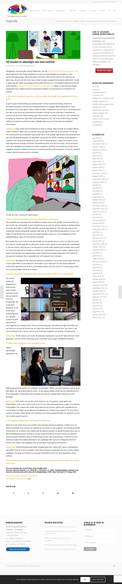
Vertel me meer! (104, 70)
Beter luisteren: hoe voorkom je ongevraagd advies (60, 527)
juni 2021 (95, 232)
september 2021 (98, 229)
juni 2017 (95, 303)
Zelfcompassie (33, 10)
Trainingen (72, 10)
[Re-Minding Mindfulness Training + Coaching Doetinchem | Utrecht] (17, 10)
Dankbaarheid (97, 92)
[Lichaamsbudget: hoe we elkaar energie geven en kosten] (2, 292)
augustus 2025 (98, 150)
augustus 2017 (98, 297)
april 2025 (96, 159)
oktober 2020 (97, 247)
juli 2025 (95, 153)
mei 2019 (96, 265)
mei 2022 (96, 217)
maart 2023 (96, 197)
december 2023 (98, 173)
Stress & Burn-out (99, 119)
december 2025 (98, 144)
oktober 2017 (97, 291)
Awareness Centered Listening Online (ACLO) (35, 86)
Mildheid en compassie (101, 98)
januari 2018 (97, 282)
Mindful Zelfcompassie (101, 104)
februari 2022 (97, 220)
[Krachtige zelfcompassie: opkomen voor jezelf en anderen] (120, 292)
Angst (94, 89)
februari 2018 (97, 279)
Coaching (82, 10)
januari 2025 (97, 167)
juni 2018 (95, 267)
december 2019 (98, 262)
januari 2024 (97, 170)
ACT (94, 87)
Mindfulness (60, 10)
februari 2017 (97, 315)
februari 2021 (97, 238)
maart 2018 (96, 276)
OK (85, 579)
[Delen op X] (28, 493)
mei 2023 (96, 191)
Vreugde (95, 125)
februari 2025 (97, 164)
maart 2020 (96, 259)
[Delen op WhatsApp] (43, 493)
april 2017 (96, 309)
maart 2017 (96, 312)
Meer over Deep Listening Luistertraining (21, 476)
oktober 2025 (97, 147)
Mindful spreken (30, 66)
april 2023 (96, 194)
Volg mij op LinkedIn (17, 549)
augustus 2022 (98, 211)
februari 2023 (97, 200)
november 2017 (98, 288)
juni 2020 (95, 253)
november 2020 (98, 244)
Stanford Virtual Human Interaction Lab (63, 71)
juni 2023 (95, 188)
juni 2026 (95, 138)
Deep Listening (47, 10)
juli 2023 (95, 185)
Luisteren (21, 66)
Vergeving (96, 122)
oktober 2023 (97, 176)
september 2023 (98, 179)
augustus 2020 (98, 250)
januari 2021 (97, 241)
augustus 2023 (98, 182)
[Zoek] (109, 10)
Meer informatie (98, 579)
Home (23, 10)
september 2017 (98, 294)
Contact (102, 10)
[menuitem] (109, 10)
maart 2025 (96, 162)
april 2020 (96, 256)
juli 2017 (95, 300)
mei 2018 (96, 270)
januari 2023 (97, 203)
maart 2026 (96, 141)
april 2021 (96, 235)
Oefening (95, 116)
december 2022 (98, 206)
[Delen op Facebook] (13, 493)
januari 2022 (97, 223)
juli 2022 (95, 214)
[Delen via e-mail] (73, 493)
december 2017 (98, 285)
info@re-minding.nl (15, 538)
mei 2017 (96, 306)
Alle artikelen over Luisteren (16, 479)
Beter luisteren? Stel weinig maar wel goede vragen (60, 545)
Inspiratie (93, 10)
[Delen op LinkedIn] (58, 493)
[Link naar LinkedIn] (114, 10)
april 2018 (96, 273)
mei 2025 (96, 156)
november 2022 (98, 209)
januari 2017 (97, 317)
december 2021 (98, 226)
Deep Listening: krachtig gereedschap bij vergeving (60, 549)
